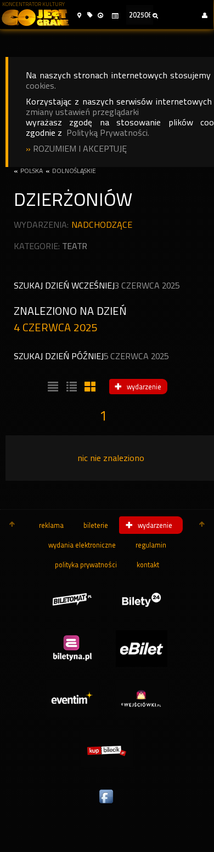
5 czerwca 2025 (136, 356)
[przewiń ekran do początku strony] (12, 525)
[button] (79, 15)
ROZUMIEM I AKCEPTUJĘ (80, 148)
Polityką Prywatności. (107, 133)
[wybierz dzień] (114, 16)
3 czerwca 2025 (147, 285)
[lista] (51, 387)
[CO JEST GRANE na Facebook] (107, 804)
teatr (75, 246)
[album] (88, 387)
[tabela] (70, 387)
